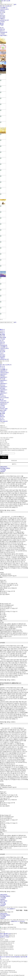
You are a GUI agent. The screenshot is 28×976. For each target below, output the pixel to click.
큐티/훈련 (2, 17)
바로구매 (4, 457)
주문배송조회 (3, 32)
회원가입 (2, 29)
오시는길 (2, 367)
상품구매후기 (3, 35)
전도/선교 (2, 15)
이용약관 (7, 956)
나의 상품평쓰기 (11, 908)
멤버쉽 (2, 23)
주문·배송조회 (4, 421)
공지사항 (2, 335)
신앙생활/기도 (3, 7)
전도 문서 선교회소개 (5, 6)
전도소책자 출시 (4, 935)
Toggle (2, 24)
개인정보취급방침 (15, 956)
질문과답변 (3, 337)
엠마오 (2, 394)
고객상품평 (3, 469)
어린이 (2, 14)
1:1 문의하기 (21, 921)
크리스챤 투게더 (4, 397)
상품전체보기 (3, 371)
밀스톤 (2, 399)
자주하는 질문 (3, 408)
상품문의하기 (14, 921)
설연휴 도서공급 (4, 936)
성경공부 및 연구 (4, 20)
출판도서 (2, 329)
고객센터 (2, 21)
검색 (15, 4)
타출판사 (2, 18)
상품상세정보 (3, 466)
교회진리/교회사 (4, 9)
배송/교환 (2, 902)
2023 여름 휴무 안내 (5, 933)
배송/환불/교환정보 (5, 468)
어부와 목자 (3, 400)
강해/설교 (2, 10)
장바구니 (2, 30)
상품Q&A (2, 471)
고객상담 (2, 339)
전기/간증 (2, 12)
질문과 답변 (3, 410)
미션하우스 (3, 396)
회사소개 (2, 366)
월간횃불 (2, 334)
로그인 (2, 27)
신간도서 (2, 331)
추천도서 (2, 332)
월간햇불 (2, 413)
